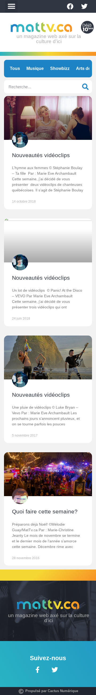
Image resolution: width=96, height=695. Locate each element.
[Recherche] (85, 86)
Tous (15, 68)
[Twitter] (84, 6)
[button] (11, 6)
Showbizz (60, 68)
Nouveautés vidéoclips (41, 155)
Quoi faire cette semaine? (45, 511)
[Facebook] (70, 6)
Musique (35, 68)
